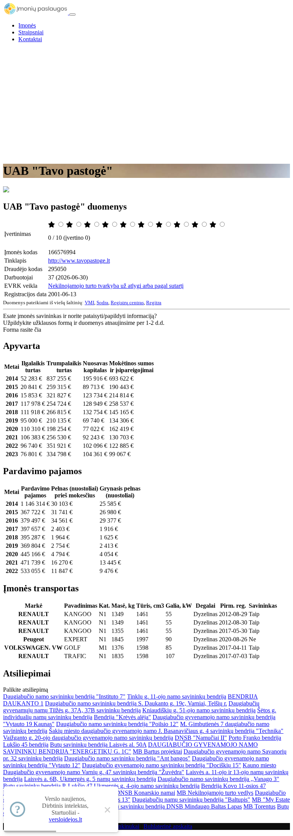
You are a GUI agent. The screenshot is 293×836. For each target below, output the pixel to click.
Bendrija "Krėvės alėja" (122, 717)
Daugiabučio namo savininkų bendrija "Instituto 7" (64, 696)
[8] (178, 224)
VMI (89, 302)
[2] (70, 224)
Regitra (153, 302)
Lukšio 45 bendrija (25, 744)
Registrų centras (127, 302)
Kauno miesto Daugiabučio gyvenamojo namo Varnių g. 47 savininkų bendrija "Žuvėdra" (139, 768)
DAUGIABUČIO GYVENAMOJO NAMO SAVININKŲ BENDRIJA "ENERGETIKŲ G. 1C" (130, 748)
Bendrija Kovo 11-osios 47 (233, 786)
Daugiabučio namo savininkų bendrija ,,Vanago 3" (218, 779)
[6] (142, 224)
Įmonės (27, 25)
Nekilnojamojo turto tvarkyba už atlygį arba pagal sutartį (116, 285)
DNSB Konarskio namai (145, 792)
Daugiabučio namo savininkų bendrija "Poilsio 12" (117, 724)
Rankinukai (125, 826)
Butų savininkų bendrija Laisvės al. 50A (98, 744)
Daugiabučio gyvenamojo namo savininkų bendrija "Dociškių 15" (161, 765)
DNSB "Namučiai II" (201, 737)
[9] (196, 224)
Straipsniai (30, 32)
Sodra (102, 302)
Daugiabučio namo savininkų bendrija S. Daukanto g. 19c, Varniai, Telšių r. (136, 703)
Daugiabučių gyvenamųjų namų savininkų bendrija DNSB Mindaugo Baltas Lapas (142, 806)
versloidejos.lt (65, 819)
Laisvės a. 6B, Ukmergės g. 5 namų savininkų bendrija (90, 779)
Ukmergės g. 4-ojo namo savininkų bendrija (147, 786)
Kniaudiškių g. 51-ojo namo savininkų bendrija (199, 710)
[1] (52, 224)
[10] (213, 224)
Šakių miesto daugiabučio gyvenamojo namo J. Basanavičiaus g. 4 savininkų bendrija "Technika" (166, 731)
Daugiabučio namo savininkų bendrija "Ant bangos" (127, 758)
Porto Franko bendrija (255, 737)
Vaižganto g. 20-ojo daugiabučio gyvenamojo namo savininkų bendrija (88, 737)
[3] (88, 224)
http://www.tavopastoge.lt (79, 260)
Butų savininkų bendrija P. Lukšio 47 (47, 786)
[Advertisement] (146, 102)
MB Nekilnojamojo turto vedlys (215, 792)
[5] (124, 224)
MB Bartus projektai (157, 751)
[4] (106, 224)
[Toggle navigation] (72, 14)
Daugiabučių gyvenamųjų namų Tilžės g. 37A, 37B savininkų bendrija (131, 706)
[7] (160, 224)
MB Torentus (259, 806)
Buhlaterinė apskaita (167, 826)
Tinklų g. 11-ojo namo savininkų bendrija (176, 696)
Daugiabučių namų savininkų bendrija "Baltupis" (191, 799)
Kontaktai (30, 39)
